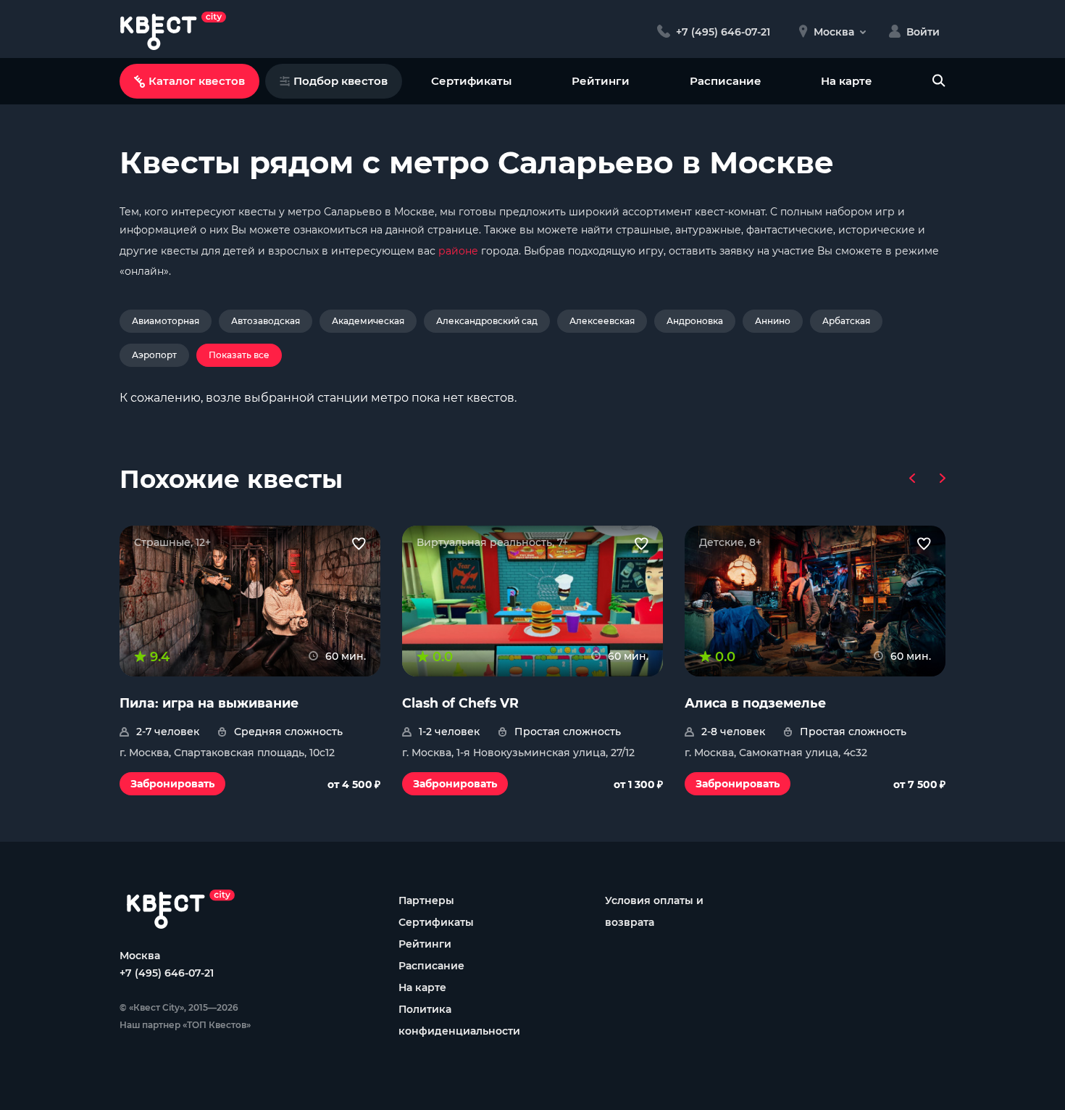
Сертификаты (471, 81)
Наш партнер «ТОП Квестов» (185, 1024)
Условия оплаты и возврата (654, 911)
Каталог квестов (197, 81)
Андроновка (695, 320)
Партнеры (426, 900)
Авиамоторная (165, 320)
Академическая (368, 320)
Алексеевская (602, 320)
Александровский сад (487, 320)
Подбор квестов (340, 81)
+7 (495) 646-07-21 (167, 972)
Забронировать (172, 783)
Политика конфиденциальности (459, 1020)
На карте (846, 81)
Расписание (725, 81)
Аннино (772, 320)
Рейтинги (601, 81)
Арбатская (846, 320)
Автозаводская (265, 320)
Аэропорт (154, 354)
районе (458, 250)
